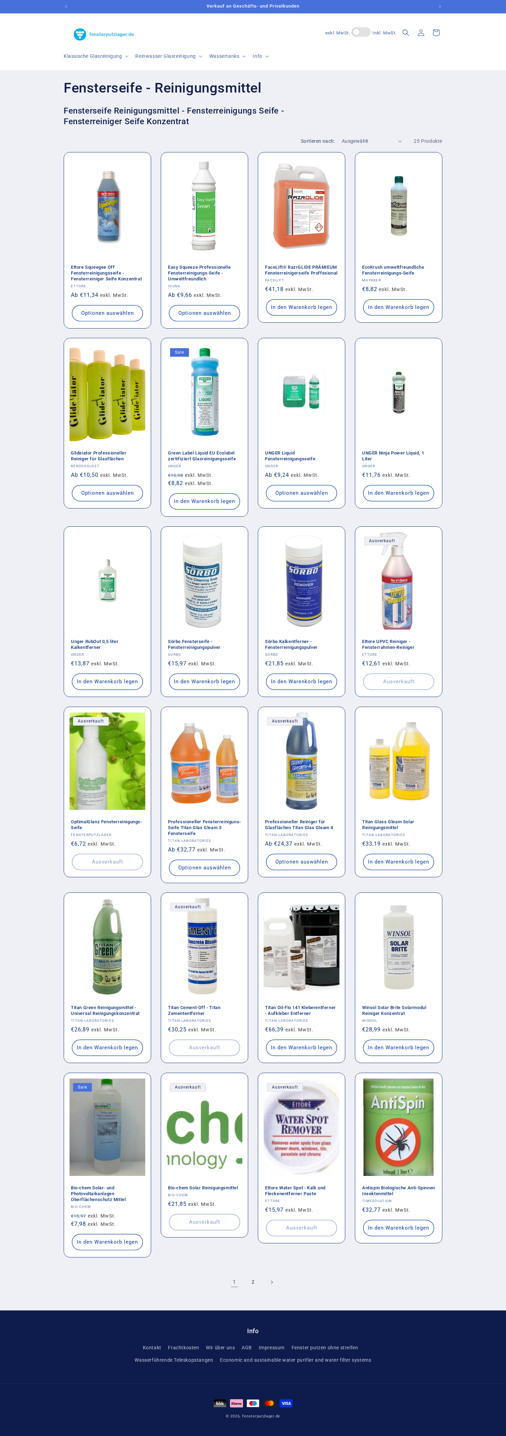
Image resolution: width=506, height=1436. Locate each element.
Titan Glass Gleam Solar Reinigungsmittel (388, 824)
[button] (95, 56)
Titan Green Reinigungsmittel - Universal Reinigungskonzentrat (105, 1010)
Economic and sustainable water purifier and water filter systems (295, 1360)
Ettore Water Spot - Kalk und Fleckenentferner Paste (295, 1190)
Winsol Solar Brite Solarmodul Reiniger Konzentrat (394, 1010)
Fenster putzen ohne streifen (325, 1347)
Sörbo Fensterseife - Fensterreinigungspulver (194, 644)
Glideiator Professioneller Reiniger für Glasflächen (99, 455)
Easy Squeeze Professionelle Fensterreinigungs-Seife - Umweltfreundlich (199, 273)
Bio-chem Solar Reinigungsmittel (203, 1187)
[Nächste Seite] (271, 1282)
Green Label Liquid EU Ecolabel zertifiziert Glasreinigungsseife (202, 455)
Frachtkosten (183, 1347)
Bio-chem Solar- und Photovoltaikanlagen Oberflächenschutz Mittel (98, 1193)
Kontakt (152, 1347)
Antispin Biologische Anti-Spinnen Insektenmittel (398, 1190)
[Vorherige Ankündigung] (66, 6)
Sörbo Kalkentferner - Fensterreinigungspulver (291, 644)
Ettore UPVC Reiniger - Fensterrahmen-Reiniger (388, 644)
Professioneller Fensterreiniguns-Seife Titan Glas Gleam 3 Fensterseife (204, 827)
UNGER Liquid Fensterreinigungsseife (290, 455)
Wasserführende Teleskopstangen (174, 1360)
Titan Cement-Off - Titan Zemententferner (194, 1010)
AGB (247, 1347)
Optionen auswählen (107, 313)
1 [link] (234, 1282)
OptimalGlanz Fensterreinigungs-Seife (106, 824)
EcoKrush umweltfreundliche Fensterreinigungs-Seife (393, 270)
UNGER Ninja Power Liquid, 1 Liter (393, 455)
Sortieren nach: (318, 141)
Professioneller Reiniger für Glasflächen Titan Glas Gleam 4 (299, 824)
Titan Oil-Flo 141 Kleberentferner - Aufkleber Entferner (300, 1010)
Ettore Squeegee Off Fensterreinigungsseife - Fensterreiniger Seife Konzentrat (106, 273)
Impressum (272, 1347)
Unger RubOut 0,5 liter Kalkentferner (94, 644)
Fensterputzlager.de (261, 1416)
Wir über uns (220, 1347)
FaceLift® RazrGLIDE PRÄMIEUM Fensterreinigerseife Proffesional (301, 270)
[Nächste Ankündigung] (439, 6)
